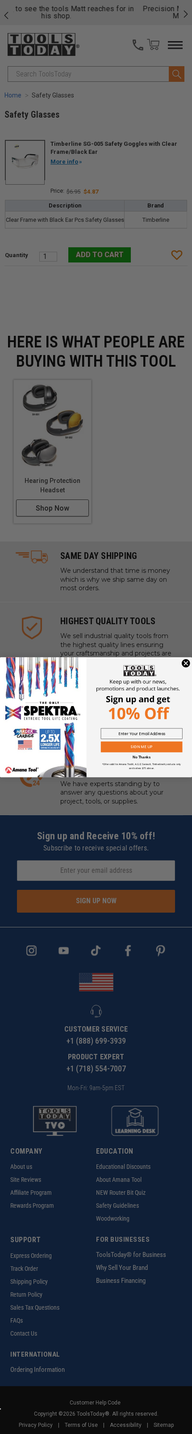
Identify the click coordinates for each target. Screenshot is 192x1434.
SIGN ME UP (141, 746)
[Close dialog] (186, 663)
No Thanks (141, 757)
